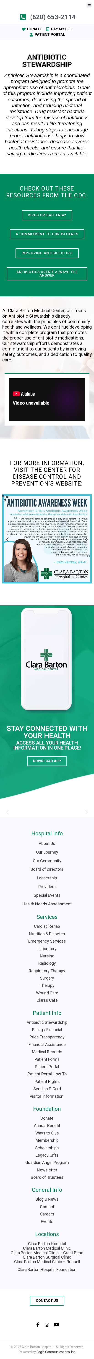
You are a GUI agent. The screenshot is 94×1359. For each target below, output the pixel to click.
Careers (47, 1214)
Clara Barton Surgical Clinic (47, 1257)
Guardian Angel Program (47, 1162)
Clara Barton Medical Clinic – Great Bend (47, 1252)
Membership (47, 1140)
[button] (89, 5)
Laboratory (47, 948)
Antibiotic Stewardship (47, 1022)
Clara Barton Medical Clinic (47, 1248)
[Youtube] (56, 1324)
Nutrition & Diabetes (47, 933)
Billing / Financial (47, 1029)
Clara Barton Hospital (47, 1243)
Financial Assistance (47, 1044)
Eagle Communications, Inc (56, 1352)
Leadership (47, 878)
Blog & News (47, 1199)
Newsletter (47, 1170)
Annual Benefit (47, 1125)
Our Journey (47, 852)
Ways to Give (47, 1133)
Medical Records (47, 1051)
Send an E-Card (47, 1088)
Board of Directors (47, 869)
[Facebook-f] (37, 1324)
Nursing (47, 956)
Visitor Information (47, 1096)
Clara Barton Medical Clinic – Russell (47, 1261)
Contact (47, 1206)
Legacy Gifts (47, 1155)
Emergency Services (47, 941)
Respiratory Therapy (47, 970)
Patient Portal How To (47, 1074)
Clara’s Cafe (47, 1000)
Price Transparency (47, 1037)
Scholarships (47, 1147)
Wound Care (47, 993)
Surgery (47, 978)
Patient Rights (47, 1081)
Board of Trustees (47, 1177)
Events (47, 1221)
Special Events (47, 895)
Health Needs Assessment (47, 904)
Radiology (47, 963)
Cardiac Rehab (47, 926)
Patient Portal (47, 1066)
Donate (47, 1118)
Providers (47, 886)
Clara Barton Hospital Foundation (47, 1269)
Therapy (47, 985)
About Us (47, 843)
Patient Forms (47, 1059)
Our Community (47, 860)
